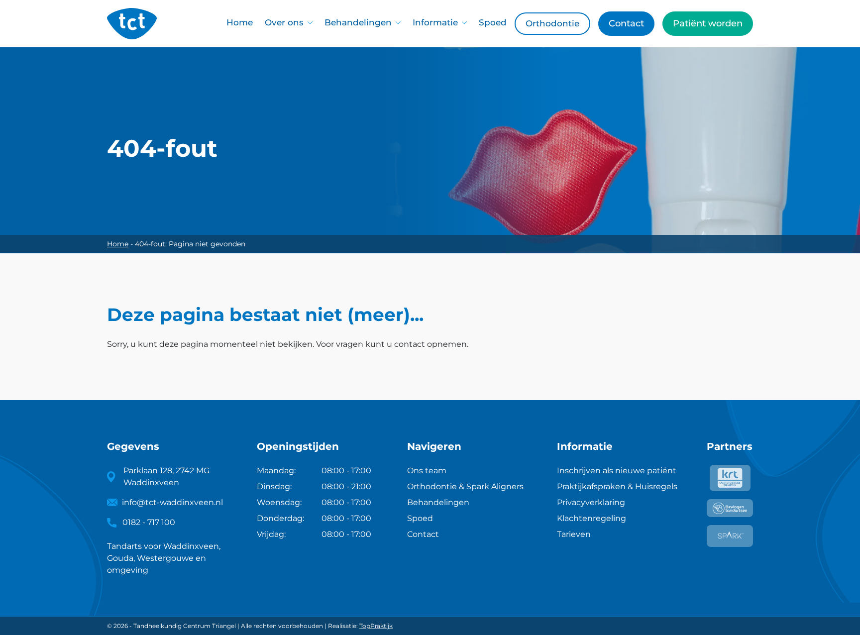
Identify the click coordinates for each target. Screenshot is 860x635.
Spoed (493, 22)
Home (239, 22)
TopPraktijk (376, 626)
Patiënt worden (708, 23)
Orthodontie (552, 23)
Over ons (284, 22)
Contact (626, 23)
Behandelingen (358, 22)
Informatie (435, 22)
